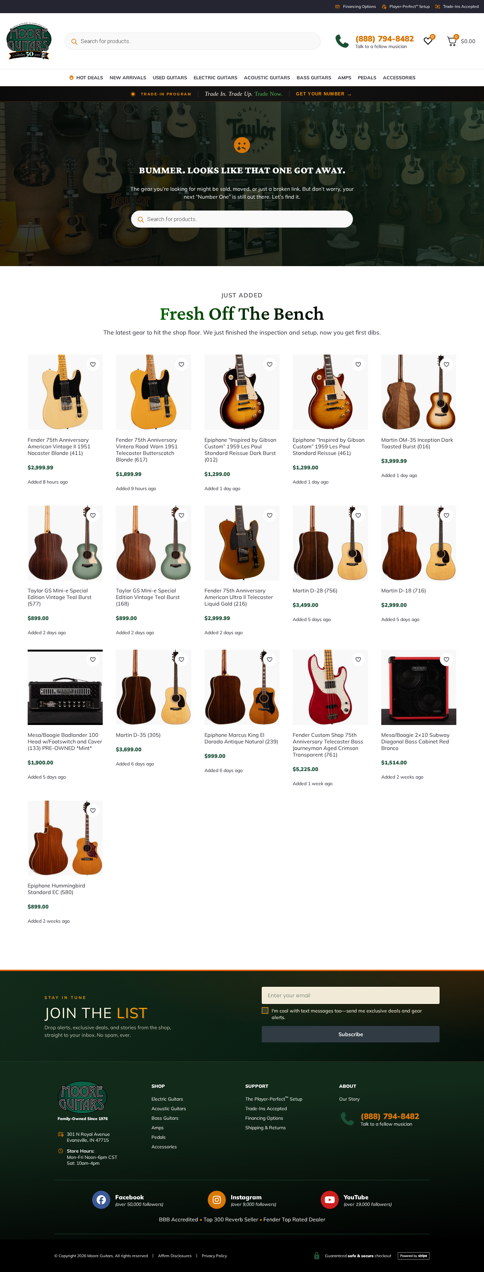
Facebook (129, 1197)
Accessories (399, 78)
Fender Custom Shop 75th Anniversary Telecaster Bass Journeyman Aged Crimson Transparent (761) (328, 745)
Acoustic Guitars (267, 78)
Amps (344, 78)
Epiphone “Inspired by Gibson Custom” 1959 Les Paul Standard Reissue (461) (328, 446)
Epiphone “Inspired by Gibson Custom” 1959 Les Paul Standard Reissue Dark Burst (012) (240, 449)
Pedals (367, 78)
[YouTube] (330, 1200)
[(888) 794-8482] (342, 41)
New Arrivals (128, 78)
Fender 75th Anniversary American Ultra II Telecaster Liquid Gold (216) (238, 597)
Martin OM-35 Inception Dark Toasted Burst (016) (417, 443)
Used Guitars (170, 78)
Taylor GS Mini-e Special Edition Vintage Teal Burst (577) (60, 597)
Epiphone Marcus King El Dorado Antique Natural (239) (241, 738)
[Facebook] (101, 1200)
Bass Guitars (314, 78)
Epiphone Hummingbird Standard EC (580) (56, 888)
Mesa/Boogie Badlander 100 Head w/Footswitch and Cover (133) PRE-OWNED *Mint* (65, 741)
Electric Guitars (215, 78)
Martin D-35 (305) (138, 735)
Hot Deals (89, 78)
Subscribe (350, 1034)
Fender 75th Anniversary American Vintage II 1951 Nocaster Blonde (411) (59, 446)
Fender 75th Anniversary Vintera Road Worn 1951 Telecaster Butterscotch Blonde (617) (147, 449)
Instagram (246, 1197)
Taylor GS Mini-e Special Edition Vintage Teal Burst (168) (148, 597)
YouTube (356, 1197)
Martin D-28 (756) (315, 590)
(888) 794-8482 (384, 38)
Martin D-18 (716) (403, 590)
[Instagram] (217, 1200)
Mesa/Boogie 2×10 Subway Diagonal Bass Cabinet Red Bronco (415, 741)
